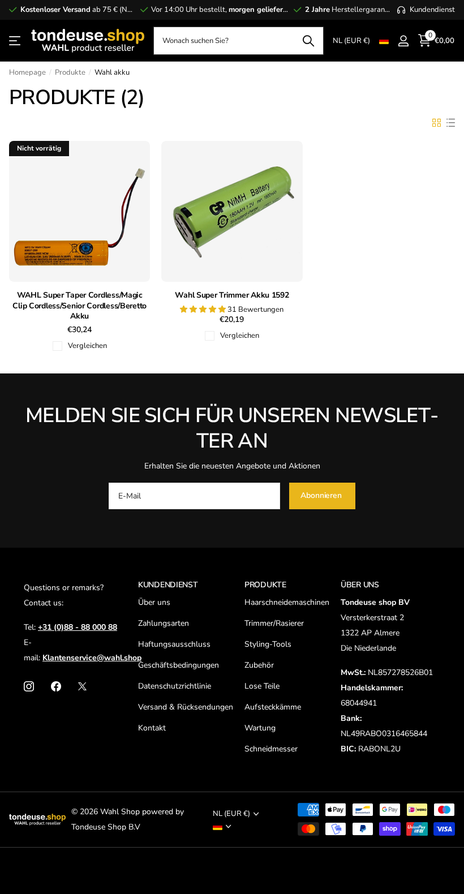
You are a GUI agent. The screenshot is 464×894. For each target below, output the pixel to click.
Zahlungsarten (163, 623)
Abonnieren (321, 495)
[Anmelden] (403, 41)
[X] (82, 686)
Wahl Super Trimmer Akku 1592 (232, 295)
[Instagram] (29, 686)
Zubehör (259, 665)
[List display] (450, 122)
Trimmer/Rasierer (274, 623)
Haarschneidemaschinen (286, 602)
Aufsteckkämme (272, 707)
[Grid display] (436, 122)
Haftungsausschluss (174, 644)
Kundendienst (168, 584)
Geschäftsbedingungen (178, 665)
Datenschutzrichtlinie (174, 686)
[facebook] (56, 686)
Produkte (70, 72)
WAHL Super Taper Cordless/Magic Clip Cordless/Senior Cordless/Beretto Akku (79, 305)
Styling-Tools (267, 644)
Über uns (154, 602)
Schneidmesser (271, 748)
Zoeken (308, 41)
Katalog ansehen (15, 41)
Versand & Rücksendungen (185, 707)
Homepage (27, 72)
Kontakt (152, 728)
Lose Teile (262, 686)
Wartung (260, 728)
